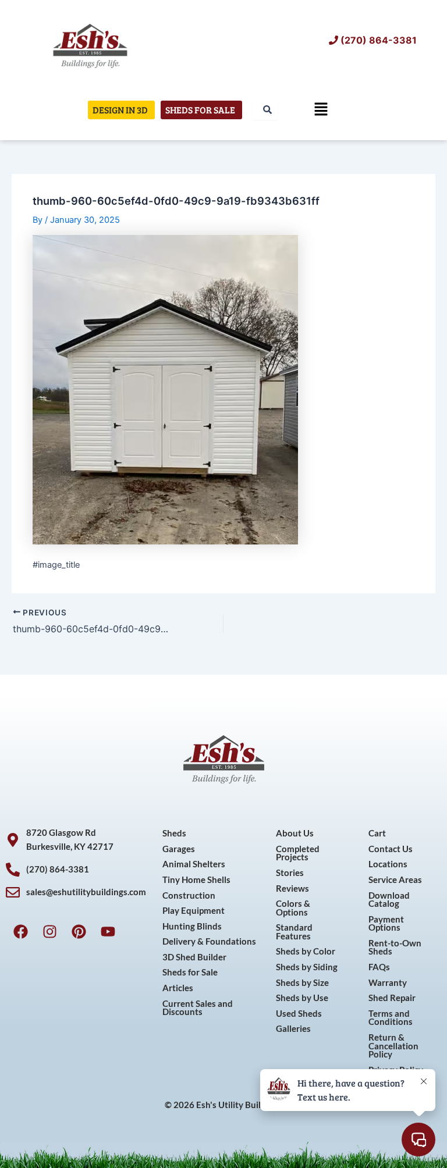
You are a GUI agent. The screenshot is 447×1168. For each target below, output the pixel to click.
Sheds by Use (302, 998)
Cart (377, 833)
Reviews (292, 888)
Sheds (174, 833)
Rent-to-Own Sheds (394, 947)
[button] (321, 109)
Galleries (293, 1029)
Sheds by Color (305, 951)
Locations (387, 864)
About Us (295, 833)
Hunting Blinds (192, 926)
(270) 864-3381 (378, 40)
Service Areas (395, 880)
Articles (177, 988)
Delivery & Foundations (209, 941)
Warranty (387, 983)
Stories (290, 873)
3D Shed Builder (194, 957)
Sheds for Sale (190, 972)
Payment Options (386, 923)
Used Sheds (299, 1014)
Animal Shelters (193, 864)
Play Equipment (193, 911)
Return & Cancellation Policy (393, 1045)
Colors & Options (293, 908)
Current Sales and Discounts (197, 1008)
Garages (178, 849)
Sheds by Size (302, 983)
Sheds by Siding (307, 967)
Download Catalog (389, 900)
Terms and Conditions (390, 1018)
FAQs (379, 967)
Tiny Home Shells (196, 880)
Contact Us (390, 849)
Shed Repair (392, 998)
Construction (188, 895)
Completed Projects (298, 853)
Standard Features (294, 932)
